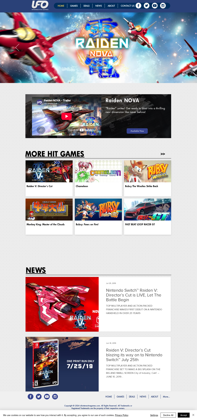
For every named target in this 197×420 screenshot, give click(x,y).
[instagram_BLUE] (55, 397)
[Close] (193, 415)
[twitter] (147, 6)
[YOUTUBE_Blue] (47, 397)
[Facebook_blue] (31, 397)
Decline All (168, 415)
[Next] (180, 48)
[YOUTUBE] (155, 6)
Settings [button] (154, 415)
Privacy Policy (121, 415)
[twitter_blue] (39, 397)
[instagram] (163, 6)
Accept (183, 415)
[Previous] (17, 48)
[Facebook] (138, 6)
